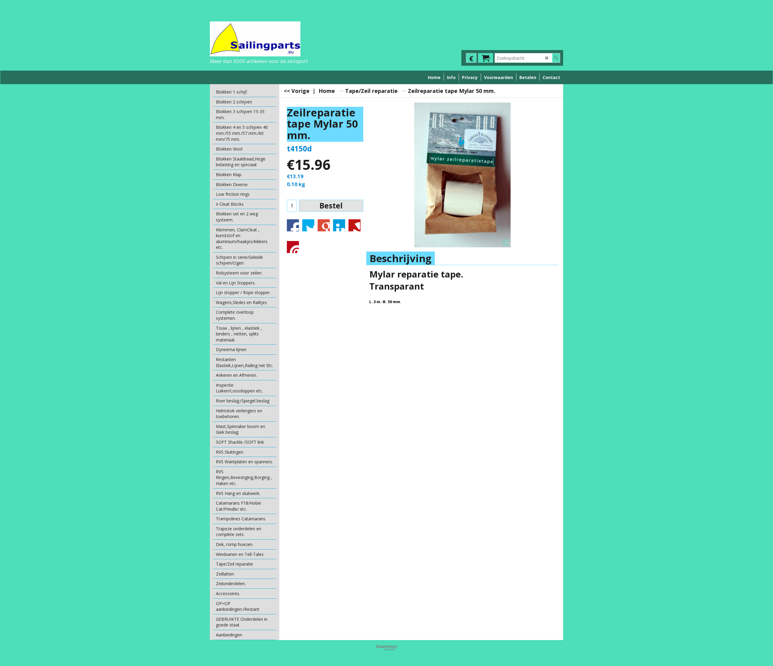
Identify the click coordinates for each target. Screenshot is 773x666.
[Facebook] (293, 225)
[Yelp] (354, 225)
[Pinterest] (293, 247)
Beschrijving (400, 258)
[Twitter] (308, 225)
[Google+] (324, 225)
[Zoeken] (556, 57)
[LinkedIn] (339, 225)
